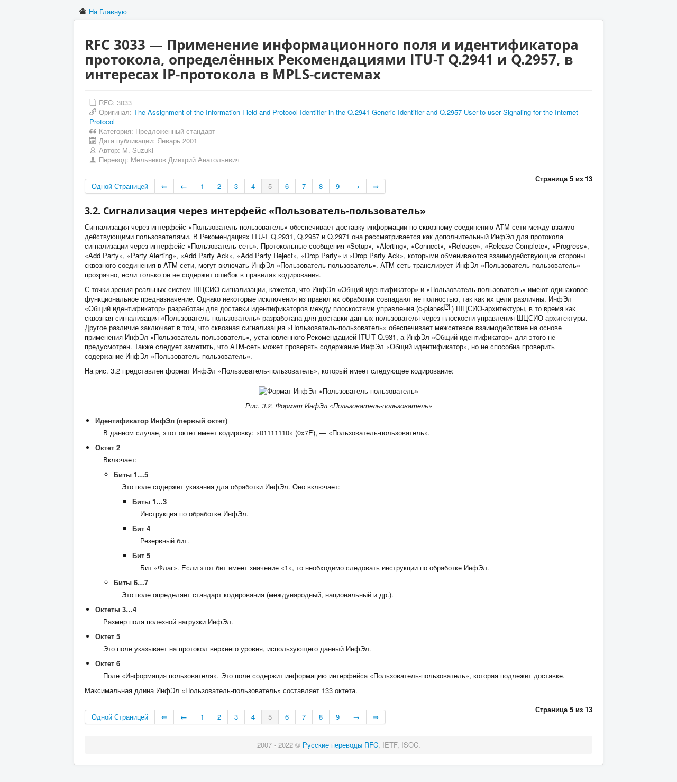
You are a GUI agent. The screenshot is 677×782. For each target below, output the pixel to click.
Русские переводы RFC (340, 745)
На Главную (108, 11)
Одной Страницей (120, 186)
